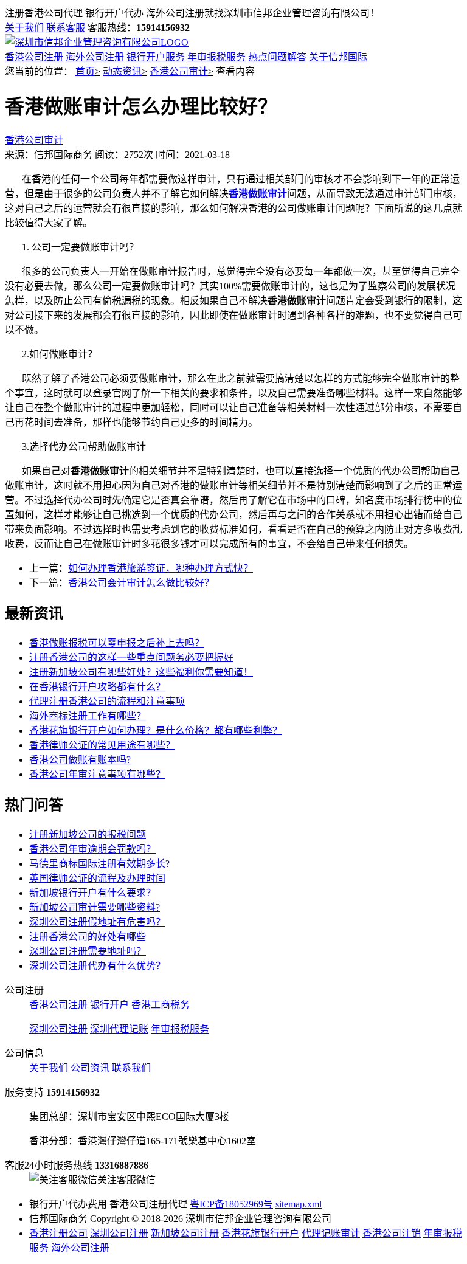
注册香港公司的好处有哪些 (87, 936)
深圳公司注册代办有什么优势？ (97, 966)
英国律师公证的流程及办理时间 (97, 878)
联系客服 (65, 27)
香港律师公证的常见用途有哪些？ (102, 745)
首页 (85, 71)
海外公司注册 (95, 57)
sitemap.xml (298, 1204)
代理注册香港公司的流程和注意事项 (107, 701)
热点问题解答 (277, 57)
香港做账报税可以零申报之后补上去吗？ (116, 643)
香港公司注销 (391, 1233)
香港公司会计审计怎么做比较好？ (141, 583)
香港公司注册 (34, 57)
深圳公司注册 (58, 1029)
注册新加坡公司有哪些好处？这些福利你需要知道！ (141, 672)
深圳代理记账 (119, 1029)
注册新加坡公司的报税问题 (87, 834)
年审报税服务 (216, 57)
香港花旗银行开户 (260, 1233)
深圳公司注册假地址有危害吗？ (97, 922)
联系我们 (131, 1068)
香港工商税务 (160, 1005)
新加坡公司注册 (185, 1233)
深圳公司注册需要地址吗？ (87, 951)
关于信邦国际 (338, 57)
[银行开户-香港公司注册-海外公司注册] (97, 42)
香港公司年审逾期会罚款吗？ (92, 849)
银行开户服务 (155, 57)
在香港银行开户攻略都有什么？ (97, 687)
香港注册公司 (58, 1233)
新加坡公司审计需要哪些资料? (94, 907)
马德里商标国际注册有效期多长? (99, 863)
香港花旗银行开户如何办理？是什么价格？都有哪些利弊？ (155, 730)
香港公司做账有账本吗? (80, 760)
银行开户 (109, 1005)
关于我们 (24, 27)
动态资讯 (122, 71)
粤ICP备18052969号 (231, 1204)
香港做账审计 (258, 193)
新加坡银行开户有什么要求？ (92, 893)
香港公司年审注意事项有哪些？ (97, 774)
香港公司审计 (179, 71)
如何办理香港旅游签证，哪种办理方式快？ (160, 568)
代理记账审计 (331, 1233)
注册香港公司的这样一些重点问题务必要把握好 (131, 657)
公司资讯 (90, 1068)
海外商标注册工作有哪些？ (87, 716)
